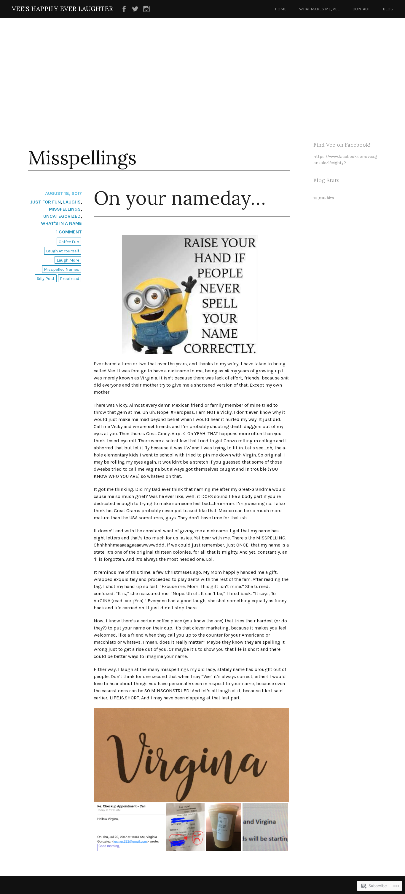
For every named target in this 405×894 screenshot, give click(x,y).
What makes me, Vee (319, 9)
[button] (192, 755)
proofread (69, 278)
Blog (388, 9)
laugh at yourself (62, 251)
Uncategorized (62, 216)
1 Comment (69, 232)
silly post (46, 278)
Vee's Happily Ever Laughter (62, 9)
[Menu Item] (124, 9)
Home (280, 9)
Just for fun (45, 202)
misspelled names (61, 269)
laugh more (68, 260)
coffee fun (69, 241)
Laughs (72, 202)
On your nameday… (180, 198)
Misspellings (65, 209)
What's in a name (61, 223)
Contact (361, 9)
